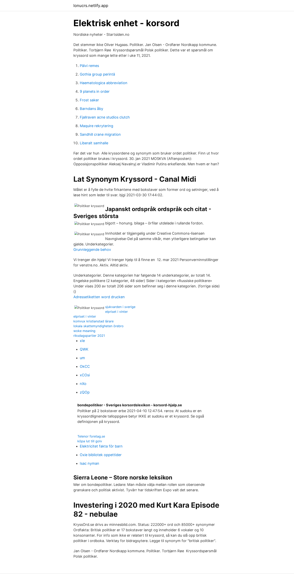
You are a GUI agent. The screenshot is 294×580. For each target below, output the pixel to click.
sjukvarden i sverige (120, 307)
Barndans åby (91, 109)
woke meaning (84, 331)
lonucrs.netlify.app (90, 6)
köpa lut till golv (89, 441)
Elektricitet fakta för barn (101, 446)
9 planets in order (95, 91)
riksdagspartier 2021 (89, 336)
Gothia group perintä (97, 74)
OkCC (85, 366)
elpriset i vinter (116, 312)
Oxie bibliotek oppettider (101, 455)
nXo (83, 384)
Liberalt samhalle (94, 143)
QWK (84, 349)
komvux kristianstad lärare (93, 321)
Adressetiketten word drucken (99, 297)
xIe (82, 341)
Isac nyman (89, 463)
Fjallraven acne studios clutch (105, 117)
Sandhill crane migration (100, 134)
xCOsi (85, 375)
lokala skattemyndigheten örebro (98, 326)
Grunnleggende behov (92, 249)
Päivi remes (89, 66)
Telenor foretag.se (91, 436)
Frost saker (89, 100)
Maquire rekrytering (96, 126)
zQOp (85, 392)
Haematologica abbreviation (103, 83)
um (82, 358)
